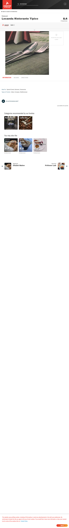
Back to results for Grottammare (10, 11)
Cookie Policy (24, 521)
